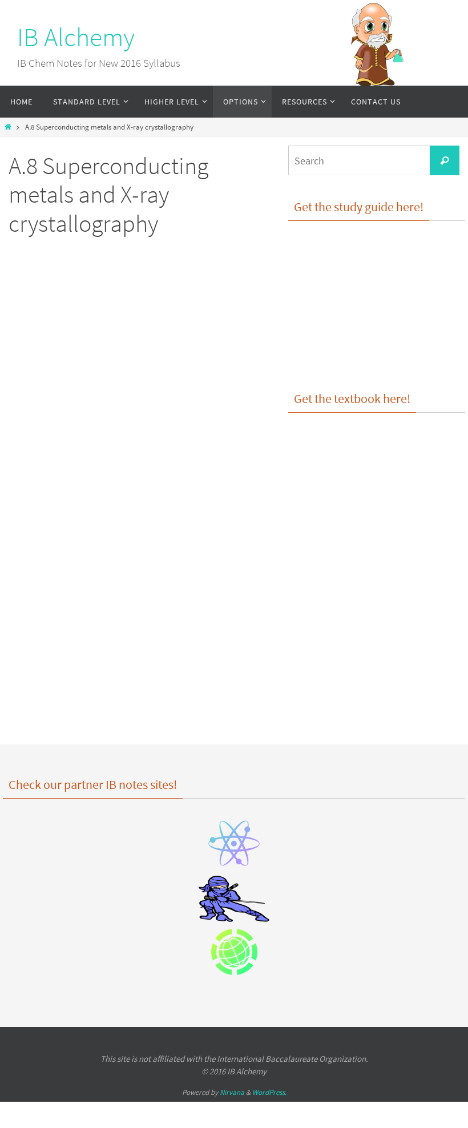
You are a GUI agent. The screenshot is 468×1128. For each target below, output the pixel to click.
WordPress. (269, 1092)
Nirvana (232, 1092)
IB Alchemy (76, 37)
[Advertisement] (120, 342)
